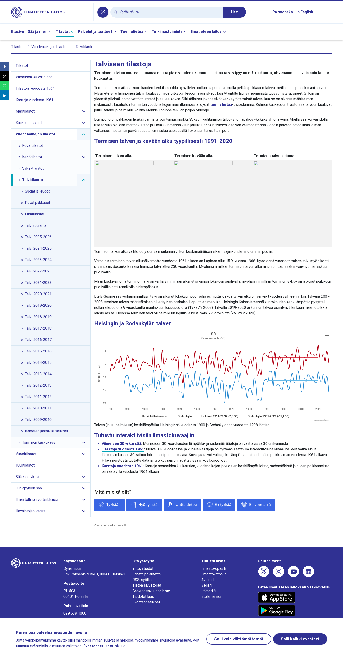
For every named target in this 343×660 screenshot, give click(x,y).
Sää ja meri (37, 31)
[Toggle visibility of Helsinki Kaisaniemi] (152, 416)
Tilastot (63, 31)
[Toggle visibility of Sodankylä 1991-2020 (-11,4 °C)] (266, 416)
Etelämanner (211, 596)
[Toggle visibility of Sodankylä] (182, 416)
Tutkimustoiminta (167, 31)
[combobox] (169, 12)
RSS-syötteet (144, 580)
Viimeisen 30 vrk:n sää (121, 443)
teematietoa (221, 104)
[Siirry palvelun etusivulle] (50, 12)
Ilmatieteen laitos (206, 31)
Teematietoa (131, 31)
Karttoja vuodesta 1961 (122, 466)
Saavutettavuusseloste (151, 591)
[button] (4, 66)
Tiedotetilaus (143, 596)
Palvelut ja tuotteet (95, 31)
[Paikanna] (102, 12)
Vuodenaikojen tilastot (50, 47)
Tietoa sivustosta (147, 585)
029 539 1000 (74, 613)
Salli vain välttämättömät (238, 638)
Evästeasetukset (146, 602)
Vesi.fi (206, 585)
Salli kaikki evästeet (300, 638)
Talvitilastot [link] (85, 47)
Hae (234, 12)
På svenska (282, 12)
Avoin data (209, 580)
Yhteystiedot (143, 568)
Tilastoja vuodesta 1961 (123, 449)
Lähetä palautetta (147, 574)
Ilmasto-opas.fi (213, 568)
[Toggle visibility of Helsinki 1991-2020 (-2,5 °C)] (217, 416)
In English (305, 12)
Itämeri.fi (208, 591)
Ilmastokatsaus (214, 574)
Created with (108, 525)
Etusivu (17, 31)
